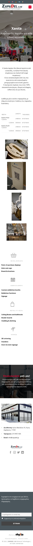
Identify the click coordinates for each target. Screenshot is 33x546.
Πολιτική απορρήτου (11, 538)
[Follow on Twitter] (18, 452)
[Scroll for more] (16, 57)
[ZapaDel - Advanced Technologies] (12, 7)
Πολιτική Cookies (23, 538)
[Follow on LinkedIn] (22, 452)
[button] (30, 7)
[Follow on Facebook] (10, 452)
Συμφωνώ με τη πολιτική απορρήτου (15, 518)
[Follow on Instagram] (14, 452)
